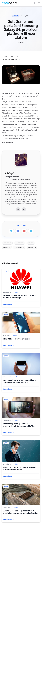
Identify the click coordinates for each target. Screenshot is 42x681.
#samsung (7, 243)
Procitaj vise (7, 304)
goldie (6, 314)
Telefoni (14, 57)
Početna (5, 57)
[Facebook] (17, 231)
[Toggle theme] (34, 3)
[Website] (18, 209)
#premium (32, 247)
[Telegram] (30, 231)
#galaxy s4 (20, 243)
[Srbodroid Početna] (9, 3)
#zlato (30, 243)
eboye (16, 16)
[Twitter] (24, 209)
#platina (6, 247)
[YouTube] (24, 231)
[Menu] (39, 3)
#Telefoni (21, 42)
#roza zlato (19, 247)
